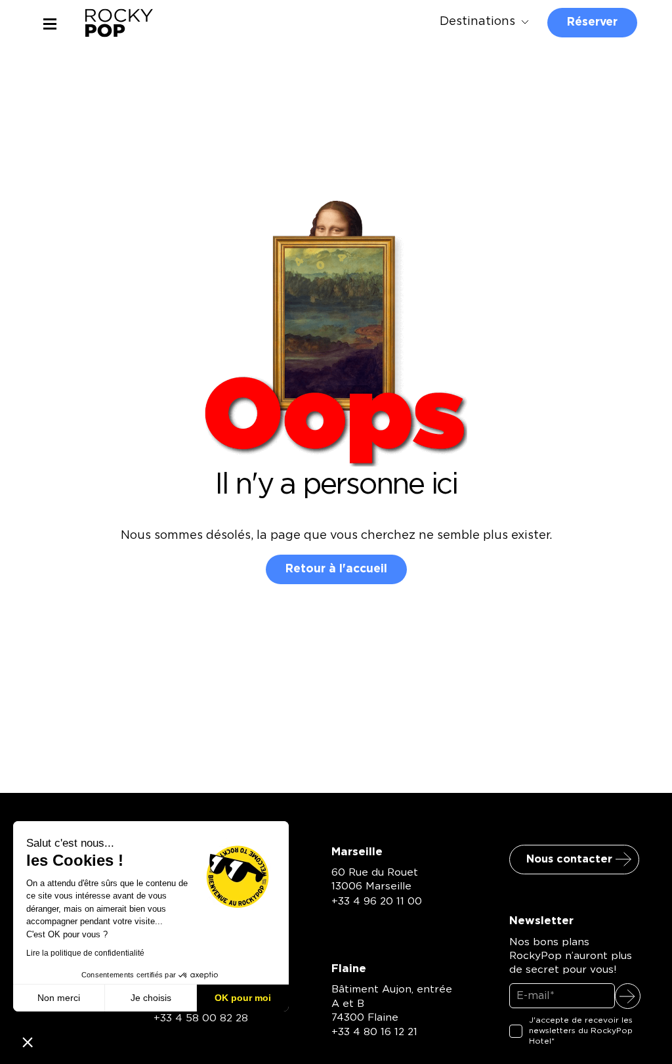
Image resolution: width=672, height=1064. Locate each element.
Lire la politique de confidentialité (85, 953)
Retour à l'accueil (336, 568)
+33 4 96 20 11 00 (376, 901)
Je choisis (151, 997)
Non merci (58, 997)
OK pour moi (243, 997)
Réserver (592, 22)
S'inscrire (627, 996)
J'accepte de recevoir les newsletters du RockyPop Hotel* (581, 1030)
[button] (27, 1041)
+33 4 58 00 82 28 (201, 1018)
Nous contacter (569, 859)
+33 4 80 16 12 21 (374, 1032)
